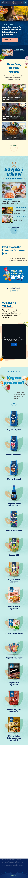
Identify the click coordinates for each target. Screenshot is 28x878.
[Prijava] (21, 2)
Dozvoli (14, 344)
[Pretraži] (6, 2)
